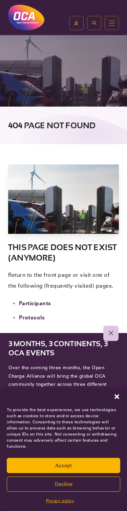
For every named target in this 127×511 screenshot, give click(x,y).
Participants (35, 303)
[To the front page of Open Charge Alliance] (26, 17)
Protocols (32, 317)
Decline (63, 484)
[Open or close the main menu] (112, 23)
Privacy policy (60, 500)
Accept (63, 466)
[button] (116, 396)
